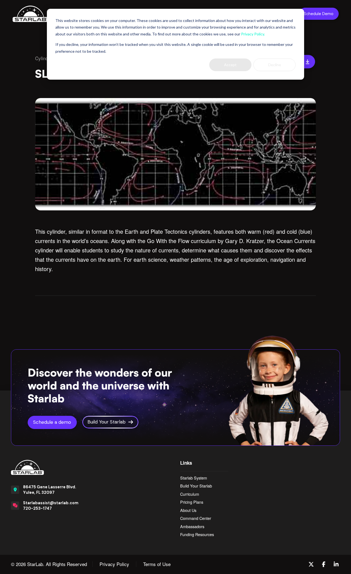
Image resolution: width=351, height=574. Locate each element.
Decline (274, 64)
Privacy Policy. (253, 34)
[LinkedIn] (336, 564)
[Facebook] (324, 564)
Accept (230, 64)
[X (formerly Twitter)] (311, 564)
